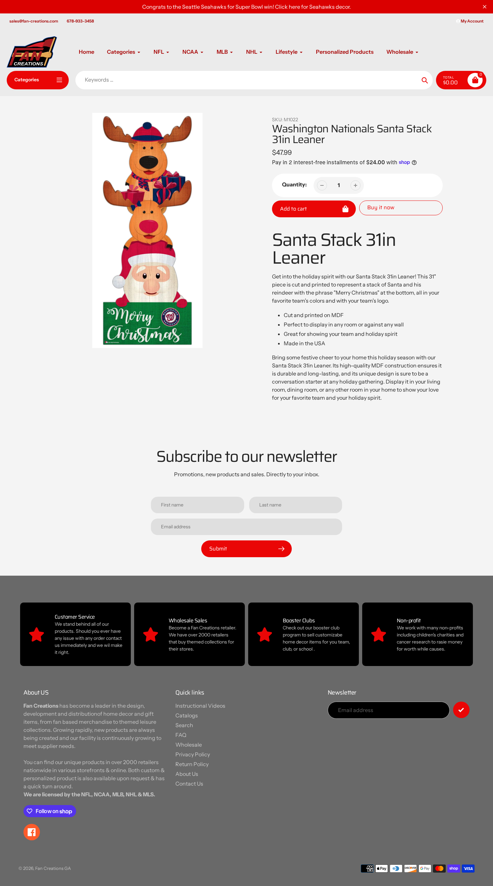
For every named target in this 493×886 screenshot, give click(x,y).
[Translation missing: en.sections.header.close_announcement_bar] (484, 6)
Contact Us (189, 783)
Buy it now (380, 207)
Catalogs (186, 715)
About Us (186, 773)
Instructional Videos (200, 705)
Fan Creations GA (53, 868)
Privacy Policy (192, 754)
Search (184, 725)
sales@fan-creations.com (33, 21)
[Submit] (461, 710)
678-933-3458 (80, 21)
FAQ (180, 735)
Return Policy (192, 764)
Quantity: (294, 184)
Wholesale (188, 744)
